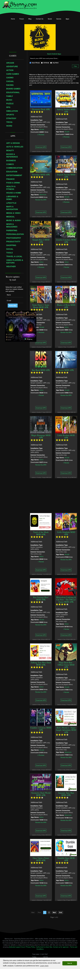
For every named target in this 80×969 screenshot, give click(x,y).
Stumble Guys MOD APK (66, 859)
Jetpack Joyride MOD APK (66, 175)
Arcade (41, 129)
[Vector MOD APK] (66, 359)
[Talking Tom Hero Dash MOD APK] (41, 652)
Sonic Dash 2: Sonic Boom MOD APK (40, 306)
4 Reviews (40, 332)
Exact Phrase (36, 62)
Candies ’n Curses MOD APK (41, 728)
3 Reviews (66, 202)
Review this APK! (40, 200)
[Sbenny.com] (19, 4)
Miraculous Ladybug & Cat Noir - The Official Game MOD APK (66, 599)
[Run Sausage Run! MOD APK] (41, 586)
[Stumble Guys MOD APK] (66, 847)
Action (41, 262)
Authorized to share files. (44, 947)
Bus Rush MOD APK (41, 370)
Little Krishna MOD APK (66, 436)
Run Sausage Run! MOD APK (41, 598)
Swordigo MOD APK (41, 174)
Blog (29, 19)
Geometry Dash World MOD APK (40, 793)
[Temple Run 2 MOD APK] (41, 229)
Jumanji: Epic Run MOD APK (66, 793)
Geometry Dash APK (41, 109)
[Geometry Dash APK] (41, 99)
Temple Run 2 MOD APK (40, 240)
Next (54, 912)
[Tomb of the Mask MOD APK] (41, 521)
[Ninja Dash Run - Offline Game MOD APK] (66, 652)
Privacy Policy (30, 947)
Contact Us (39, 19)
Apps (67, 19)
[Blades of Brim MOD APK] (66, 294)
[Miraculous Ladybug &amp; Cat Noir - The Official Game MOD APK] (66, 586)
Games (58, 19)
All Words (46, 62)
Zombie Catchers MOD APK (66, 240)
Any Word (55, 62)
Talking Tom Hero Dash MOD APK (41, 663)
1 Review (66, 267)
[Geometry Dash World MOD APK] (41, 782)
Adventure (42, 194)
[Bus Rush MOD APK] (41, 359)
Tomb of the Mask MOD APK (41, 533)
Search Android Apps (54, 54)
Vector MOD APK (66, 370)
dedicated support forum (17, 947)
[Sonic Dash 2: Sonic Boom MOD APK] (41, 294)
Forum (21, 19)
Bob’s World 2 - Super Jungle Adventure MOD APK (66, 730)
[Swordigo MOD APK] (41, 164)
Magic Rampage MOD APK (40, 436)
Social (50, 19)
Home (13, 19)
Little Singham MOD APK (66, 533)
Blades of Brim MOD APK (66, 306)
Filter (75, 66)
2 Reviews (40, 134)
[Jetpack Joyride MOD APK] (66, 164)
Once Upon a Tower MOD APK (41, 859)
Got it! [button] (70, 963)
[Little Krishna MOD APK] (66, 424)
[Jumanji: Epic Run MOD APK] (66, 782)
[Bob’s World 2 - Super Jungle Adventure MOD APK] (66, 717)
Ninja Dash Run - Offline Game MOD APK (66, 664)
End (60, 912)
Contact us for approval (60, 947)
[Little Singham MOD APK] (66, 521)
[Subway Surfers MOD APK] (66, 99)
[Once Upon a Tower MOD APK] (41, 847)
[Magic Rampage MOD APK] (41, 424)
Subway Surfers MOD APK (66, 110)
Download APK (41, 147)
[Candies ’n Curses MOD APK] (41, 717)
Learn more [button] (44, 966)
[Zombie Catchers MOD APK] (66, 229)
